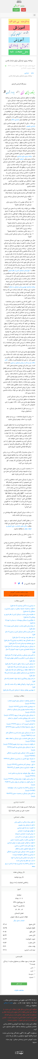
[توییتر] (19, 584)
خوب (31, 971)
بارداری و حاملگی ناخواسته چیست (23, 854)
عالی (31, 968)
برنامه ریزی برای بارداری (24, 156)
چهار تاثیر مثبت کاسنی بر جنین (24, 846)
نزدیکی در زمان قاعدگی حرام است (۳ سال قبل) (19, 646)
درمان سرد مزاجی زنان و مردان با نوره (22, 857)
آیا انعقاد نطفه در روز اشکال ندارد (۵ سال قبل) (20, 670)
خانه (32, 73)
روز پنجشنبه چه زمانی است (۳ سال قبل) (21, 643)
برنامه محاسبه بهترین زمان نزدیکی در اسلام (22, 287)
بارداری (27, 73)
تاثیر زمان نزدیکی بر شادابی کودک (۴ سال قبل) (19, 655)
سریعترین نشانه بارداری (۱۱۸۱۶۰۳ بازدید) (21, 706)
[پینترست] (15, 584)
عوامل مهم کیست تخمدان (26, 831)
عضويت (16, 9)
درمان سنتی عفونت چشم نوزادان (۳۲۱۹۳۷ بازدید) (19, 779)
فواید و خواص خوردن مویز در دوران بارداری (20, 843)
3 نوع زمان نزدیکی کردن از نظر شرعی (19, 270)
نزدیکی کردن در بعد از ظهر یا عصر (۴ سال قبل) (19, 664)
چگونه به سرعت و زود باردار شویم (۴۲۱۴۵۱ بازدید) (18, 744)
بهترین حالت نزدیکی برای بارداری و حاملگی (20, 852)
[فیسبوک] (22, 584)
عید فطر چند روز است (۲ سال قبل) (23, 637)
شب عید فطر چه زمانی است (25, 860)
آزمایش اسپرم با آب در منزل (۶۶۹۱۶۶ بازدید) (20, 724)
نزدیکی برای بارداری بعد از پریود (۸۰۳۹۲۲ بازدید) (19, 715)
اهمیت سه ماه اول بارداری (25, 828)
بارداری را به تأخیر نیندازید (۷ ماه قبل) (22, 606)
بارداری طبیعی (30, 126)
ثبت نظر (19, 984)
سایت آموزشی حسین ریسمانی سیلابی (25, 1039)
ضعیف (31, 977)
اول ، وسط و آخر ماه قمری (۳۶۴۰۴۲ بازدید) (20, 764)
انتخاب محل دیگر (19, 920)
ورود (23, 9)
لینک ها (34, 1003)
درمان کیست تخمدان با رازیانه (24, 834)
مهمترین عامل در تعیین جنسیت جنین (22, 840)
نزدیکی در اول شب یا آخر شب (24, 837)
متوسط (31, 974)
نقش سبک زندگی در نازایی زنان (24, 822)
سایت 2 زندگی (8, 1003)
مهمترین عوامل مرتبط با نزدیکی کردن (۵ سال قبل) (18, 690)
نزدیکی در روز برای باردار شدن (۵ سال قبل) (21, 667)
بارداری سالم (15, 119)
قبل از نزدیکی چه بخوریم (26, 825)
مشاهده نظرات (19, 990)
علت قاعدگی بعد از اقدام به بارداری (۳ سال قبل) (19, 640)
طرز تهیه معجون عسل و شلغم (25, 849)
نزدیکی (22, 159)
